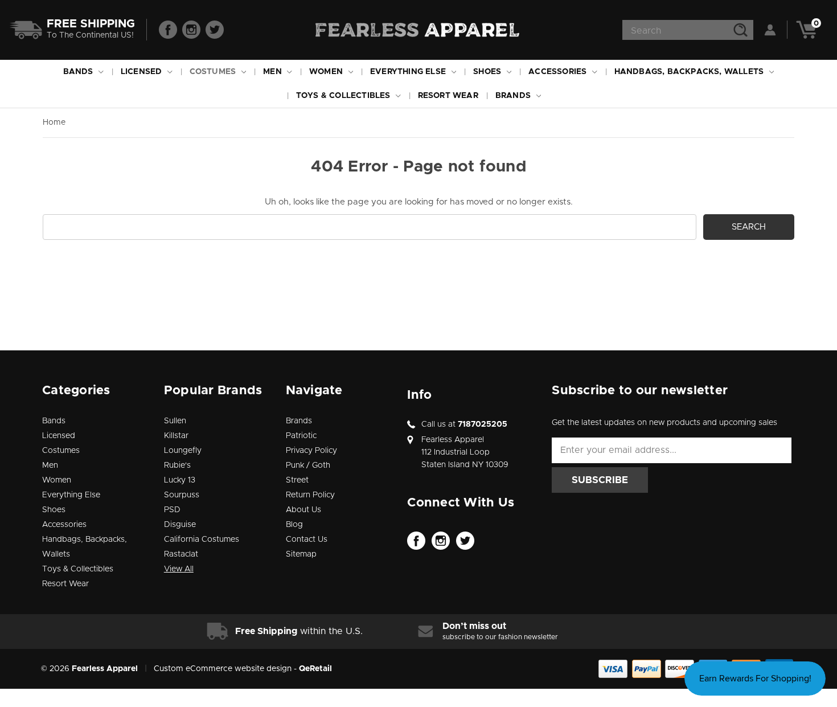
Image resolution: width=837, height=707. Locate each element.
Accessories (558, 72)
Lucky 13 (179, 480)
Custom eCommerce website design (223, 669)
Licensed (143, 72)
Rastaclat (181, 554)
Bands (79, 72)
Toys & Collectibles (344, 96)
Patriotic (301, 436)
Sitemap (301, 554)
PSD (172, 510)
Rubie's (177, 465)
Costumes (214, 72)
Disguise (180, 525)
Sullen (175, 421)
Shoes (488, 72)
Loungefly (183, 451)
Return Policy (310, 495)
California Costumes (201, 539)
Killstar (176, 436)
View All (179, 569)
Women (327, 72)
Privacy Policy (311, 451)
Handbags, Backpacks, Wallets (690, 72)
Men (273, 72)
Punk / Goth (308, 465)
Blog (294, 525)
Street (297, 480)
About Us (303, 510)
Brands (514, 96)
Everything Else (409, 72)
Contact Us (306, 539)
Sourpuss (181, 495)
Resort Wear (448, 96)
